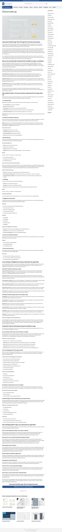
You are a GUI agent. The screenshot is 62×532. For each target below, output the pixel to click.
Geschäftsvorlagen (51, 45)
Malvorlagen (50, 70)
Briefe (49, 24)
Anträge (49, 15)
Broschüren (50, 26)
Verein (49, 98)
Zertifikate (49, 109)
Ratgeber (54, 7)
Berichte (49, 21)
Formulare (49, 43)
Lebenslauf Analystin (6, 521)
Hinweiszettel (50, 53)
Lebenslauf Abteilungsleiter (7, 507)
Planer (49, 75)
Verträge (49, 100)
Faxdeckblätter (50, 38)
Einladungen (26, 7)
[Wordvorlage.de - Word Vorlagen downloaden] (7, 4)
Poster (49, 77)
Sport (49, 92)
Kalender (40, 7)
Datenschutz (30, 529)
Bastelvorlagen (50, 19)
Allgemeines (50, 13)
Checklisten (50, 32)
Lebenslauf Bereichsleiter (36, 521)
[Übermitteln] (46, 3)
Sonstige (49, 89)
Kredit (49, 62)
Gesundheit (50, 47)
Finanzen (31, 7)
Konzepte (49, 60)
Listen (50, 7)
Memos (49, 72)
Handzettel (49, 51)
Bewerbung (16, 7)
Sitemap (37, 529)
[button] (7, 7)
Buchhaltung (50, 28)
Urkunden (49, 96)
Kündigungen (45, 7)
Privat (49, 79)
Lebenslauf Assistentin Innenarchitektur (21, 508)
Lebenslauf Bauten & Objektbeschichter (35, 508)
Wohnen (49, 106)
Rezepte (49, 83)
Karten (49, 58)
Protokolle (49, 81)
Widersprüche (50, 104)
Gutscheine (36, 7)
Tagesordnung (50, 94)
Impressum (25, 529)
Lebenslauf (21, 7)
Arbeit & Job (50, 17)
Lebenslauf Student (20, 521)
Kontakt (34, 529)
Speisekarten (50, 90)
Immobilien (49, 55)
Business (49, 30)
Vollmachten (50, 102)
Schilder (49, 85)
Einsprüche (49, 36)
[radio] (22, 489)
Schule (49, 87)
